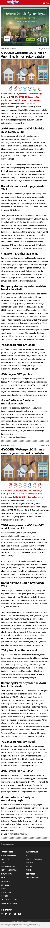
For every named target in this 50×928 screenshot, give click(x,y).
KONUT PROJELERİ (8, 855)
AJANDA (29, 855)
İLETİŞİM (4, 896)
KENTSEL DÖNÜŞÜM (9, 870)
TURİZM (29, 870)
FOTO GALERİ (6, 881)
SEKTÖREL (30, 863)
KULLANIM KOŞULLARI (10, 903)
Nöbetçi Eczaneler (33, 877)
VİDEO (3, 877)
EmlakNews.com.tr (8, 49)
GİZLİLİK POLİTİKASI (9, 900)
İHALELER (5, 859)
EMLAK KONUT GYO (9, 866)
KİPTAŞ (29, 866)
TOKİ (3, 863)
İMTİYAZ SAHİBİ (7, 892)
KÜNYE (4, 889)
